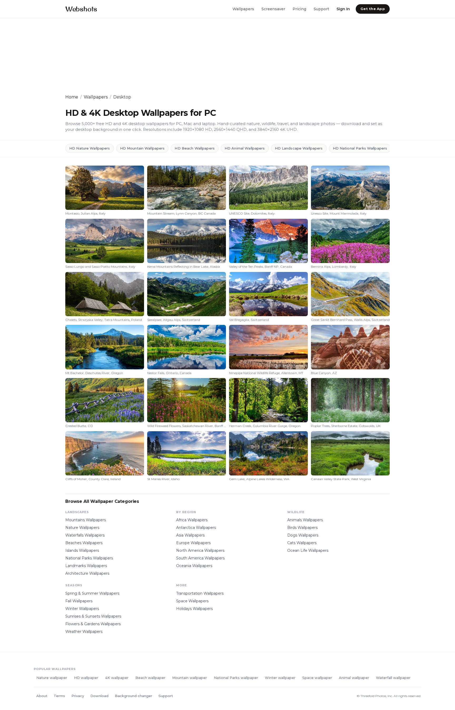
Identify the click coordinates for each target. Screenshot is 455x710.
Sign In (343, 8)
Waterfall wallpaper (393, 678)
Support (321, 8)
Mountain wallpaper (189, 678)
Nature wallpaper (51, 678)
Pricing (299, 8)
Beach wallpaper (150, 678)
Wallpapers (243, 8)
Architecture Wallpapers (87, 573)
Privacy (77, 696)
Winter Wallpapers (82, 608)
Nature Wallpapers (82, 527)
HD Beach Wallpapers (194, 148)
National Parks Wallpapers (89, 558)
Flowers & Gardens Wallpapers (93, 624)
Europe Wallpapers (193, 542)
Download (99, 696)
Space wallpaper (317, 678)
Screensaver (273, 8)
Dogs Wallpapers (302, 535)
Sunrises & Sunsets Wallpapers (93, 616)
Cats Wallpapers (301, 542)
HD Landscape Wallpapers (299, 148)
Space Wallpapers (192, 601)
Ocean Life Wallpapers (307, 550)
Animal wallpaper (354, 678)
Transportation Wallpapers (200, 593)
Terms (59, 696)
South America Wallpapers (200, 558)
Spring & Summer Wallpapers (92, 593)
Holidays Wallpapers (194, 608)
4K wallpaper (116, 678)
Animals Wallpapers (305, 520)
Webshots (81, 8)
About (41, 696)
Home (71, 97)
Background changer (133, 696)
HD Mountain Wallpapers (142, 148)
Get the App (372, 9)
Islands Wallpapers (82, 550)
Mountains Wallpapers (85, 520)
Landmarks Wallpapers (86, 565)
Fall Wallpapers (78, 601)
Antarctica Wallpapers (196, 527)
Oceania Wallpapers (194, 565)
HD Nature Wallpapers (89, 148)
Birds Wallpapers (302, 527)
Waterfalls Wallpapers (85, 535)
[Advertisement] (223, 56)
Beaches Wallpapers (83, 542)
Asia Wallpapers (190, 535)
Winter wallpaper (280, 678)
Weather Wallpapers (83, 631)
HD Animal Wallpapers (245, 148)
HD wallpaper (86, 678)
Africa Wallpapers (191, 520)
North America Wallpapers (200, 550)
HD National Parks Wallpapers (360, 148)
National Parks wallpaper (236, 678)
